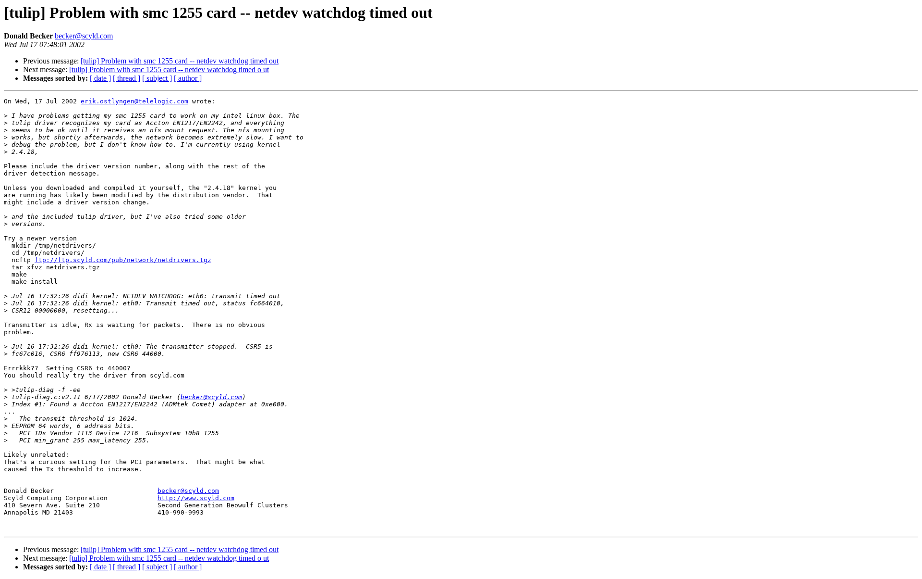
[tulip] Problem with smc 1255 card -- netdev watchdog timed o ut (169, 69)
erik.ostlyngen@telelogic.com (134, 101)
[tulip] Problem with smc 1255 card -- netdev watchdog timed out (180, 61)
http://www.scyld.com (196, 498)
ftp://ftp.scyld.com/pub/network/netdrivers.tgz (123, 260)
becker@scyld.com (84, 36)
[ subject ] (157, 78)
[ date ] (100, 78)
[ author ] (188, 78)
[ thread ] (126, 78)
